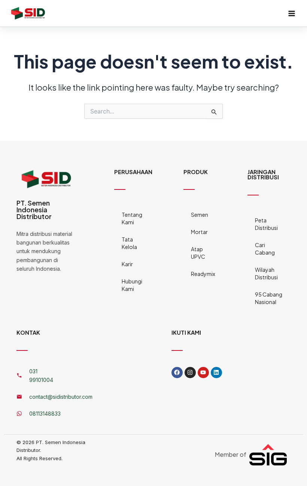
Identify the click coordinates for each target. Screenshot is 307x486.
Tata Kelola (129, 243)
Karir (127, 264)
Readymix (200, 273)
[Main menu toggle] (292, 13)
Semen (199, 214)
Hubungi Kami (132, 285)
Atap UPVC (198, 253)
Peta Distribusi (266, 224)
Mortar (199, 231)
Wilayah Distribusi (266, 273)
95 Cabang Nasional (268, 298)
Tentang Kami (132, 218)
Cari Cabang (265, 249)
